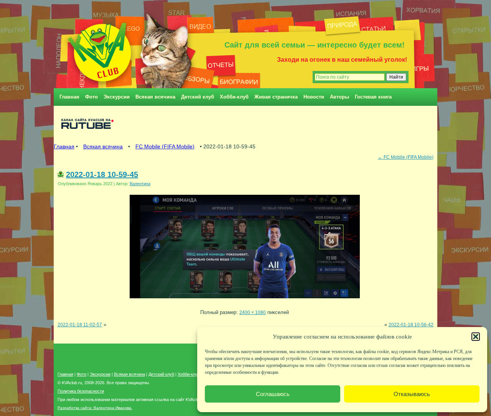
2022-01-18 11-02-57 (80, 324)
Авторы (339, 97)
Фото (91, 97)
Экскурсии (117, 97)
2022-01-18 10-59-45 (102, 174)
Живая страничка (276, 97)
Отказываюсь (412, 394)
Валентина (140, 183)
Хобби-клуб (234, 97)
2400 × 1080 (252, 312)
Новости (313, 97)
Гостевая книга (373, 97)
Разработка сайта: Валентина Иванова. (95, 408)
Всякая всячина (155, 97)
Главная (69, 97)
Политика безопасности (81, 391)
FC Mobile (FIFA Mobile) (164, 146)
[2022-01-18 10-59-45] (245, 300)
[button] (475, 336)
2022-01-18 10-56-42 (411, 324)
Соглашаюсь (273, 394)
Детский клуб (197, 97)
